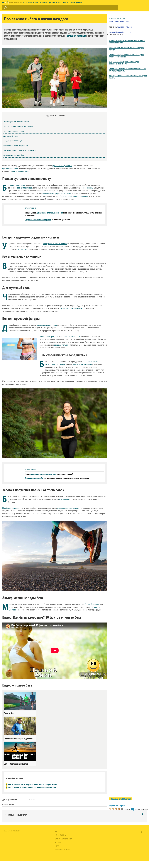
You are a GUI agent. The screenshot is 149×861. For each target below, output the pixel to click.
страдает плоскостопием (68, 508)
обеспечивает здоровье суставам (56, 193)
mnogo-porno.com (124, 27)
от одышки (22, 249)
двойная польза (61, 345)
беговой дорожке (92, 604)
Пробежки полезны (10, 508)
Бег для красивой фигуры (13, 141)
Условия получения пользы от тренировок (19, 150)
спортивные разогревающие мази (43, 474)
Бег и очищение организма (13, 131)
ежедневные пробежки (47, 325)
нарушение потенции (76, 35)
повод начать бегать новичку (55, 244)
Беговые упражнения (16, 185)
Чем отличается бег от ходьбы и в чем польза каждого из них (32, 784)
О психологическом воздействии (15, 145)
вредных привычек (20, 171)
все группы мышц (24, 188)
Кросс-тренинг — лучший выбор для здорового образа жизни (32, 787)
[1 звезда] (110, 809)
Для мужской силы (10, 136)
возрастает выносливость (71, 308)
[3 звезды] (116, 809)
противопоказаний (10, 168)
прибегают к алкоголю (82, 364)
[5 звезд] (122, 809)
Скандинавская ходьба (34, 478)
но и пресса (88, 188)
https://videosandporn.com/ (120, 32)
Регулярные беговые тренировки (73, 196)
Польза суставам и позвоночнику (16, 122)
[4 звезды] (119, 809)
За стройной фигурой (49, 337)
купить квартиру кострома (117, 18)
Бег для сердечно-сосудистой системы (18, 126)
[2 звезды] (113, 809)
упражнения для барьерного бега (50, 213)
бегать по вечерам (72, 337)
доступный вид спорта (62, 166)
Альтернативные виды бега (13, 155)
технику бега (64, 499)
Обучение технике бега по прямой (38, 219)
